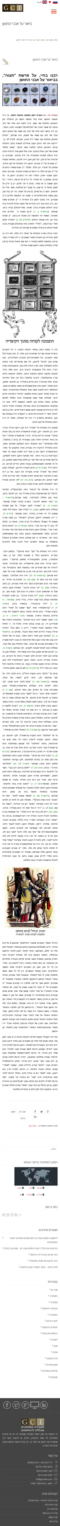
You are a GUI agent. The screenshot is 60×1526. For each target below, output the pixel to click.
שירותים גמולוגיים (50, 1370)
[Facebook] (35, 1112)
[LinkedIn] (35, 1116)
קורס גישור (53, 1521)
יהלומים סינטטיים (50, 1333)
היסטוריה (53, 1314)
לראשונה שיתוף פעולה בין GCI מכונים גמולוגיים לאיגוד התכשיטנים (34, 1240)
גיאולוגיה (54, 1295)
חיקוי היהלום (52, 1320)
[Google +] (48, 1112)
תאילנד (29, 1194)
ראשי (43, 40)
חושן (13, 1111)
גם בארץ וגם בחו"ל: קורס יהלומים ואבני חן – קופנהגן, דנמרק (31, 1248)
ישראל (39, 1188)
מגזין (56, 1345)
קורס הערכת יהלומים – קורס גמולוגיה (43, 1500)
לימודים (54, 1339)
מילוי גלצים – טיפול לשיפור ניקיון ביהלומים (39, 1267)
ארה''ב (39, 1194)
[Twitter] (41, 1112)
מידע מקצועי (52, 1358)
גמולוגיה (54, 1302)
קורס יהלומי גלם (51, 1504)
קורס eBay (53, 1517)
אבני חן (36, 40)
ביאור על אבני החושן (45, 59)
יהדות (22, 1118)
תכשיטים (54, 1377)
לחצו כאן (33, 1125)
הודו (31, 1188)
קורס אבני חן (52, 1508)
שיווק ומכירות (52, 1364)
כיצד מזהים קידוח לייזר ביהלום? (44, 1254)
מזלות (55, 1352)
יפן (21, 1194)
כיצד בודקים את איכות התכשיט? (44, 1260)
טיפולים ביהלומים (50, 1327)
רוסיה (19, 1188)
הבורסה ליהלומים (50, 1308)
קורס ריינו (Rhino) (50, 1513)
